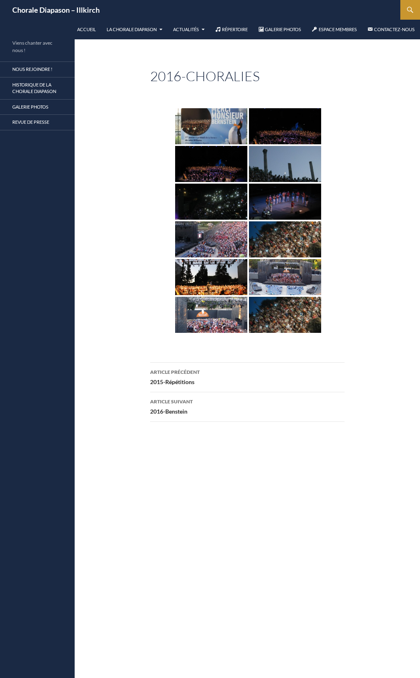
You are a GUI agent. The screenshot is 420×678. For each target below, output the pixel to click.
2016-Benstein (171, 406)
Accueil (86, 29)
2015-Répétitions (175, 377)
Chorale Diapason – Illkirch (56, 9)
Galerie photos (30, 106)
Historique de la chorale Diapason (34, 88)
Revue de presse (30, 122)
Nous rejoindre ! (32, 69)
